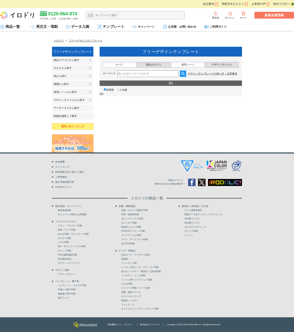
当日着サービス (192, 218)
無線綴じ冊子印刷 (66, 293)
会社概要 (60, 161)
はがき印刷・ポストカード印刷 (73, 234)
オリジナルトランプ (131, 296)
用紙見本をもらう (233, 3)
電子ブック (63, 298)
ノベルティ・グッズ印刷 (133, 275)
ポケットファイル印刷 (132, 218)
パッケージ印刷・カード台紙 (135, 288)
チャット (188, 235)
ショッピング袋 (129, 263)
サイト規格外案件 (193, 210)
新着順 (110, 89)
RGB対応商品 (64, 259)
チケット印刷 (64, 250)
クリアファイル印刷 (131, 235)
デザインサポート (66, 274)
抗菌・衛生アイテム (131, 292)
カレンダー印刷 (129, 223)
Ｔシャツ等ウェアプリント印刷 (136, 279)
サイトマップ (62, 167)
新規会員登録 (274, 15)
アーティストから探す (67, 107)
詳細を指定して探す (65, 115)
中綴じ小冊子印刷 (66, 289)
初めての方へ (281, 3)
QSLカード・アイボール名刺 (135, 254)
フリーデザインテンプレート (86, 40)
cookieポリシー (63, 187)
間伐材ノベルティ (130, 300)
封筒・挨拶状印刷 (130, 214)
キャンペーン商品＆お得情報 (72, 214)
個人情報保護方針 (64, 182)
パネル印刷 (63, 242)
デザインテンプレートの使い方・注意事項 (212, 73)
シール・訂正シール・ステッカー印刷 (140, 267)
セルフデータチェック (195, 227)
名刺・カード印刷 (66, 230)
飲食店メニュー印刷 (131, 227)
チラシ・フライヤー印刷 (70, 225)
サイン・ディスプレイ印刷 (134, 239)
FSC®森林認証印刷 (67, 254)
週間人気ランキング (72, 126)
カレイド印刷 (191, 231)
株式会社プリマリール (150, 324)
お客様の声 (259, 3)
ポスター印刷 (64, 238)
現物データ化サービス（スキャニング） (204, 214)
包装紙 (124, 259)
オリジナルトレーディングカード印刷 (140, 308)
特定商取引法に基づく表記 (69, 172)
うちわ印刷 (126, 283)
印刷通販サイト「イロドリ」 (120, 324)
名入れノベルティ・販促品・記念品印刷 (141, 271)
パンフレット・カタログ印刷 (72, 285)
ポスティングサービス (69, 263)
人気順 (123, 89)
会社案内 (208, 3)
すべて (119, 64)
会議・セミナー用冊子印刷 (134, 210)
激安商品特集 (64, 210)
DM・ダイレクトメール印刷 (71, 246)
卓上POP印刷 (128, 243)
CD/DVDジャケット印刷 (133, 231)
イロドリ (59, 40)
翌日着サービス (192, 223)
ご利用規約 (61, 177)
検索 (90, 15)
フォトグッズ (127, 304)
